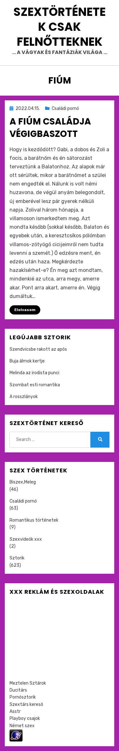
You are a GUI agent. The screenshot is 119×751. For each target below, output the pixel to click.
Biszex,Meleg (23, 482)
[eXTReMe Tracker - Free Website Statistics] (16, 735)
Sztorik (17, 558)
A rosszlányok (24, 396)
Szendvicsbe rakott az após (38, 349)
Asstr (15, 711)
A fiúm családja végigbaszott (50, 127)
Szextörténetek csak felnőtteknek (59, 27)
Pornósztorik (23, 697)
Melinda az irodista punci (34, 373)
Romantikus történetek (34, 520)
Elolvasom (25, 310)
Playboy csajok (25, 718)
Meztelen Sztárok (28, 683)
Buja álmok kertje (27, 361)
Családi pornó (65, 108)
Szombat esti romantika (35, 385)
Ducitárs (18, 690)
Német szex (22, 725)
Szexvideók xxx (26, 539)
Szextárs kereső (26, 704)
